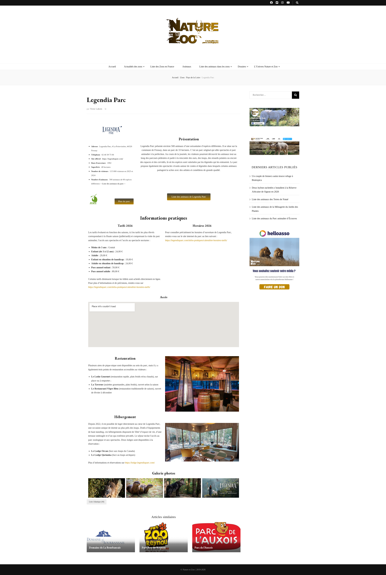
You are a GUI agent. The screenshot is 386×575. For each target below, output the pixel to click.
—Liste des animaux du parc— (112, 184)
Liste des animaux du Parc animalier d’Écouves (274, 218)
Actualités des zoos (133, 66)
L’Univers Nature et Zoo (266, 66)
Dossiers (242, 66)
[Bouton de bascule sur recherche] (297, 3)
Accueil (112, 66)
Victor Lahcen (96, 109)
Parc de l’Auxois (204, 547)
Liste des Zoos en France (162, 66)
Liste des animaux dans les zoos (214, 66)
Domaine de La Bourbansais (105, 547)
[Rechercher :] (269, 94)
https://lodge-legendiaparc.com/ (140, 462)
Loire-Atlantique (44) (96, 502)
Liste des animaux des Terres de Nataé (270, 199)
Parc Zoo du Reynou (154, 547)
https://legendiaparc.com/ (112, 159)
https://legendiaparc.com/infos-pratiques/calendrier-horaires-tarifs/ (119, 287)
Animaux (186, 66)
